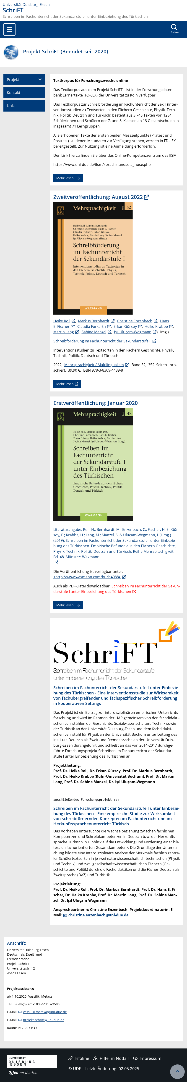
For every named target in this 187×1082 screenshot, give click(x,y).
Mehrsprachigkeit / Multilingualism (94, 364)
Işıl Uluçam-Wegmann (132, 331)
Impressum (150, 1058)
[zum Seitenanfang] (177, 1071)
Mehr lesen (65, 178)
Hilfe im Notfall (114, 1058)
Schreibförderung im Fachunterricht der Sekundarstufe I (102, 341)
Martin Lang (63, 331)
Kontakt (13, 92)
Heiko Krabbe (156, 326)
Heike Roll (61, 320)
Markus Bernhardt (93, 320)
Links (11, 105)
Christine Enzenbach (134, 320)
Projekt (13, 79)
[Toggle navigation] (9, 29)
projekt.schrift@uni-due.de (43, 1020)
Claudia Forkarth (91, 326)
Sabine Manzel (94, 331)
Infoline (82, 1058)
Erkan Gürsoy (125, 326)
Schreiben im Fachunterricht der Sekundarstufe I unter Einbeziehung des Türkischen (116, 589)
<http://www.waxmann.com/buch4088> (87, 576)
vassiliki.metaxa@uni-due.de (45, 1012)
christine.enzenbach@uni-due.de (98, 915)
